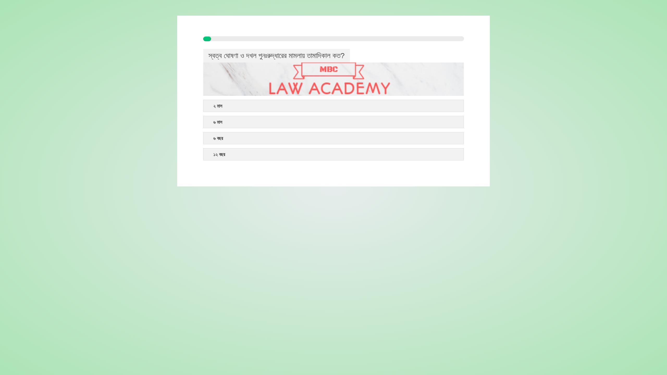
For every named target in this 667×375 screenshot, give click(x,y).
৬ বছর (218, 138)
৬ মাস (217, 122)
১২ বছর (219, 154)
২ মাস (217, 106)
